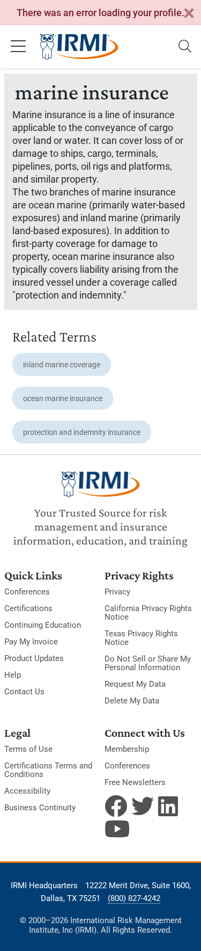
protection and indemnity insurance (81, 432)
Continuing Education (42, 625)
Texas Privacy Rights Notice (141, 638)
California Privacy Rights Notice (148, 613)
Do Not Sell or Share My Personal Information (148, 663)
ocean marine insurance (62, 398)
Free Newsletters (135, 782)
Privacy (117, 592)
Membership (127, 749)
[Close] (188, 13)
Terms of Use (28, 749)
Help (12, 675)
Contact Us (24, 691)
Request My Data (135, 684)
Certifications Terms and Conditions (48, 770)
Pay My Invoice (31, 642)
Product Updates (34, 658)
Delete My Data (132, 701)
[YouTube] (116, 828)
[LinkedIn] (169, 806)
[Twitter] (142, 806)
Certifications (28, 608)
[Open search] (185, 46)
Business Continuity (40, 807)
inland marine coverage (61, 364)
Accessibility (27, 791)
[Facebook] (116, 806)
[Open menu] (18, 47)
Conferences (27, 592)
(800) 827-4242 (134, 898)
